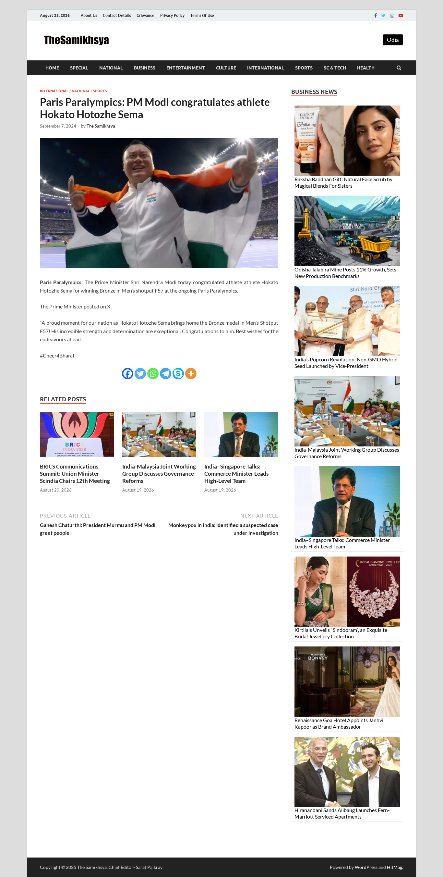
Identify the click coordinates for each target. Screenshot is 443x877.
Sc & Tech (335, 67)
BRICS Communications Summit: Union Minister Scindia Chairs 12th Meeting (75, 473)
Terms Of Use (202, 15)
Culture (226, 67)
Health (366, 67)
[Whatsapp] (153, 373)
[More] (191, 373)
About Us (89, 15)
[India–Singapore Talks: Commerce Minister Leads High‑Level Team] (241, 459)
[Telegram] (165, 373)
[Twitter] (383, 16)
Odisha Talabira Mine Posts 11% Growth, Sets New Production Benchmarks (345, 272)
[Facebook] (375, 16)
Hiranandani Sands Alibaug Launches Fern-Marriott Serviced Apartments (342, 813)
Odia (393, 39)
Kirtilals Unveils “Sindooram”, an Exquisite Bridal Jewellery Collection (340, 633)
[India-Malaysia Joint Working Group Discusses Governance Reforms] (159, 459)
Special (79, 67)
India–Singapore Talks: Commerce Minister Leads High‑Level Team (236, 473)
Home (52, 67)
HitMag (394, 867)
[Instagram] (392, 16)
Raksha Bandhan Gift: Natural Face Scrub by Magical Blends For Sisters (343, 182)
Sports (304, 67)
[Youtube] (401, 16)
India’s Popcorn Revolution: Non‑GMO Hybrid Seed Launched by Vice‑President (346, 362)
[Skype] (178, 373)
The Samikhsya (101, 126)
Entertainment (185, 67)
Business (144, 67)
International (265, 67)
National (111, 67)
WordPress (366, 867)
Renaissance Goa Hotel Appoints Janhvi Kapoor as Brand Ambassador (338, 723)
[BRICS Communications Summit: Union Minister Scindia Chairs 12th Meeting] (77, 459)
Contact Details (117, 15)
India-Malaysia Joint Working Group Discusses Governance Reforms (159, 473)
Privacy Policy (172, 15)
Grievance (145, 15)
